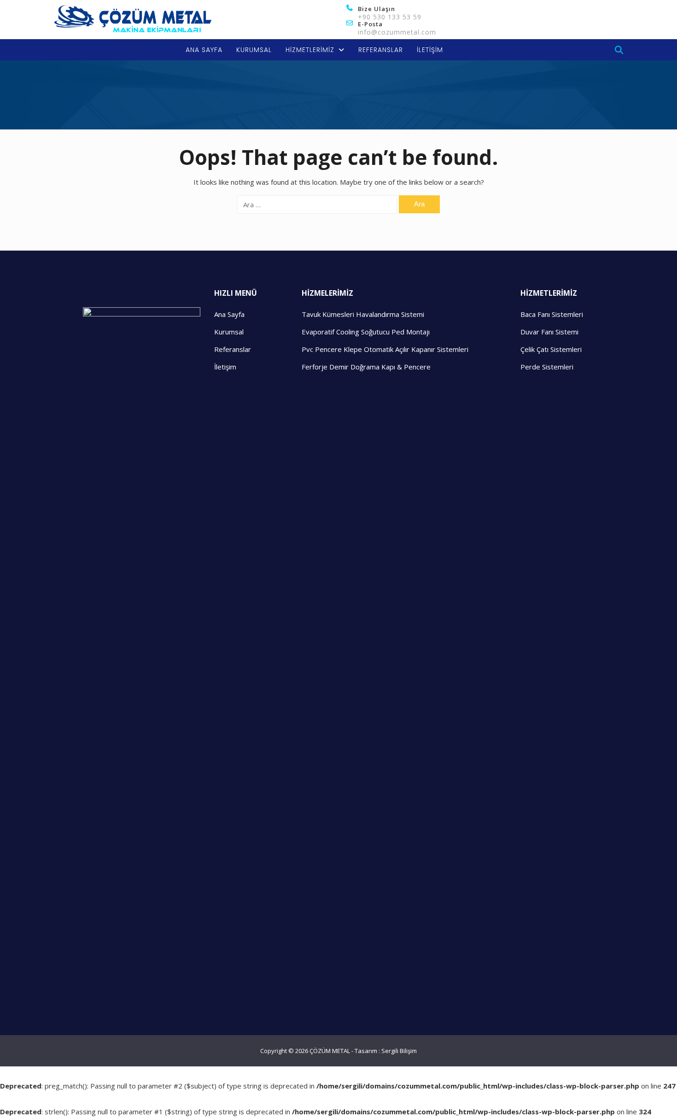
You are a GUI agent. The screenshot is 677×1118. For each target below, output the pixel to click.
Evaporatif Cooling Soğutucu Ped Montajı (366, 331)
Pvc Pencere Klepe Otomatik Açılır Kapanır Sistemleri (385, 349)
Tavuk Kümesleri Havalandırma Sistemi (363, 314)
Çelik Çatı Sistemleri (551, 349)
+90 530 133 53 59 (389, 16)
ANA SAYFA (204, 49)
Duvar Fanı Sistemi (549, 331)
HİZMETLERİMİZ (310, 49)
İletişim (225, 366)
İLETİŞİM (430, 49)
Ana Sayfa (229, 314)
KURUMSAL (254, 49)
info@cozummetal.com (397, 32)
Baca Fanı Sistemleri (551, 314)
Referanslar (232, 349)
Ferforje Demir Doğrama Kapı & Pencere (366, 366)
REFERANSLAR (380, 49)
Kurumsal (229, 331)
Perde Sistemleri (546, 366)
